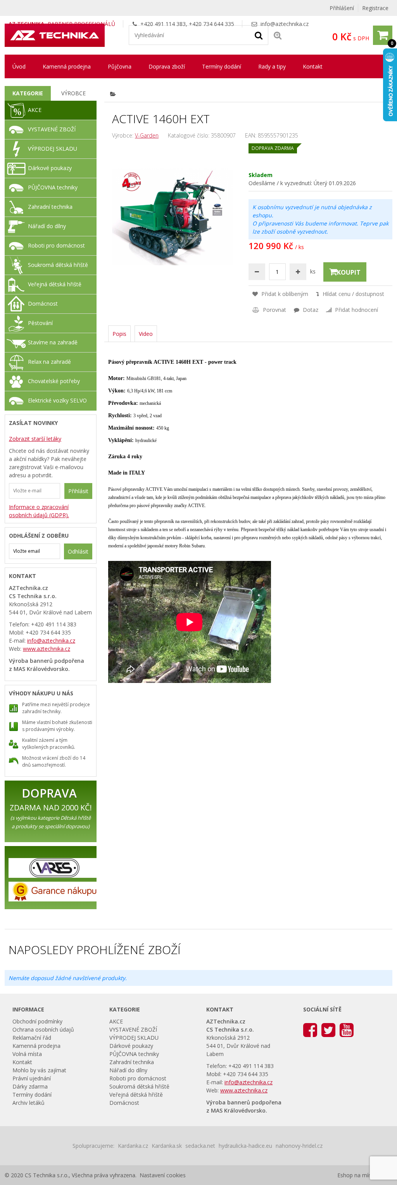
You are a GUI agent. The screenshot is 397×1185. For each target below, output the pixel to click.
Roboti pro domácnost (56, 245)
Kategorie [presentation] (27, 93)
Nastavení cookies (163, 1175)
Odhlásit (78, 551)
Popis (119, 333)
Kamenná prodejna (67, 66)
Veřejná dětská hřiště (54, 284)
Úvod (19, 66)
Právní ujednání (31, 1078)
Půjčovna (119, 66)
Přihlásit (78, 491)
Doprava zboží (166, 66)
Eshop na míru (355, 1175)
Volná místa (27, 1054)
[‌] (310, 1029)
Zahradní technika (50, 206)
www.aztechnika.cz (46, 648)
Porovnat (273, 309)
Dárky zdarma (30, 1086)
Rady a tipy (272, 66)
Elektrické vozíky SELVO (57, 400)
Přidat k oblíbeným (284, 294)
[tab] (28, 93)
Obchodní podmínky (37, 1021)
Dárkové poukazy (50, 168)
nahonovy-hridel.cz (299, 1145)
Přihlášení (342, 8)
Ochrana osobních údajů (43, 1029)
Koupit (349, 272)
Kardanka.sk (167, 1145)
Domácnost (43, 303)
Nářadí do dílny (47, 226)
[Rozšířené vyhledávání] (277, 35)
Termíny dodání (221, 66)
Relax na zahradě (49, 361)
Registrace (375, 8)
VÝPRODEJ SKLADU (52, 148)
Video (146, 333)
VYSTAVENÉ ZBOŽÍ (52, 129)
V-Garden (147, 135)
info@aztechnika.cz (285, 24)
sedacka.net (200, 1145)
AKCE (34, 110)
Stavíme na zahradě (53, 342)
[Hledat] (258, 35)
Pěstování (40, 323)
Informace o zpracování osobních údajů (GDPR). (39, 511)
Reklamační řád (31, 1037)
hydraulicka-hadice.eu (245, 1145)
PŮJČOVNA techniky (53, 187)
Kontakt (313, 66)
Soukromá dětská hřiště (58, 264)
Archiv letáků (28, 1102)
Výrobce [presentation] (73, 93)
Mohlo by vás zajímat (39, 1070)
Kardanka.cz (133, 1145)
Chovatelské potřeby (54, 381)
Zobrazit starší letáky (35, 438)
